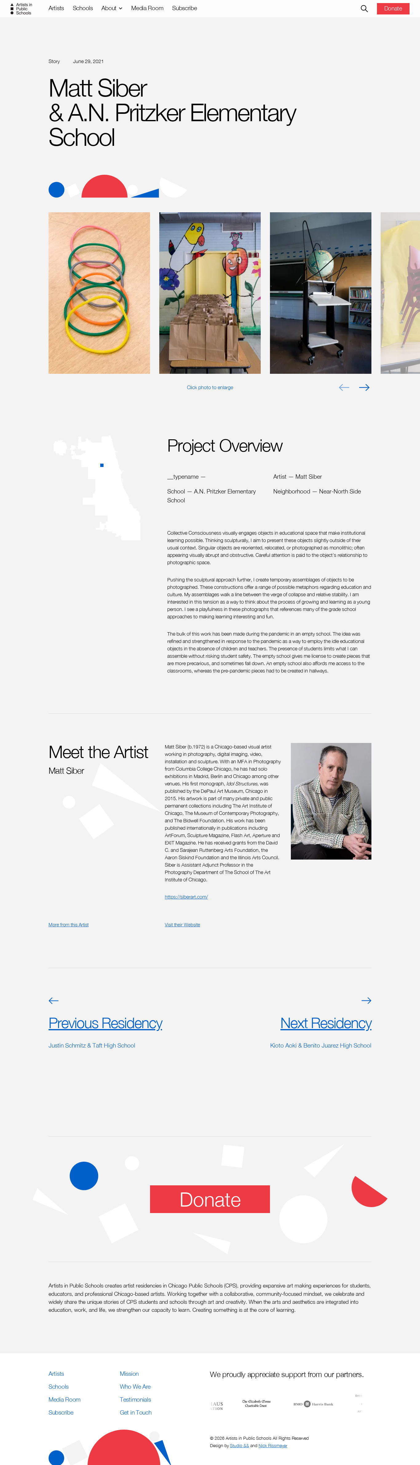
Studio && (239, 1445)
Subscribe (184, 7)
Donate (393, 8)
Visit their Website (182, 924)
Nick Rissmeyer (273, 1445)
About (109, 7)
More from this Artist (69, 924)
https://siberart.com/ (186, 897)
